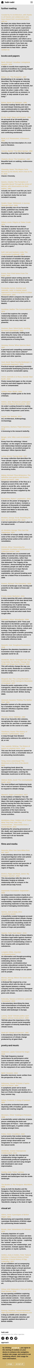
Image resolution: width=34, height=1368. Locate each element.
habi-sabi (12, 1333)
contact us (5, 50)
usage (10, 1364)
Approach (5, 1342)
